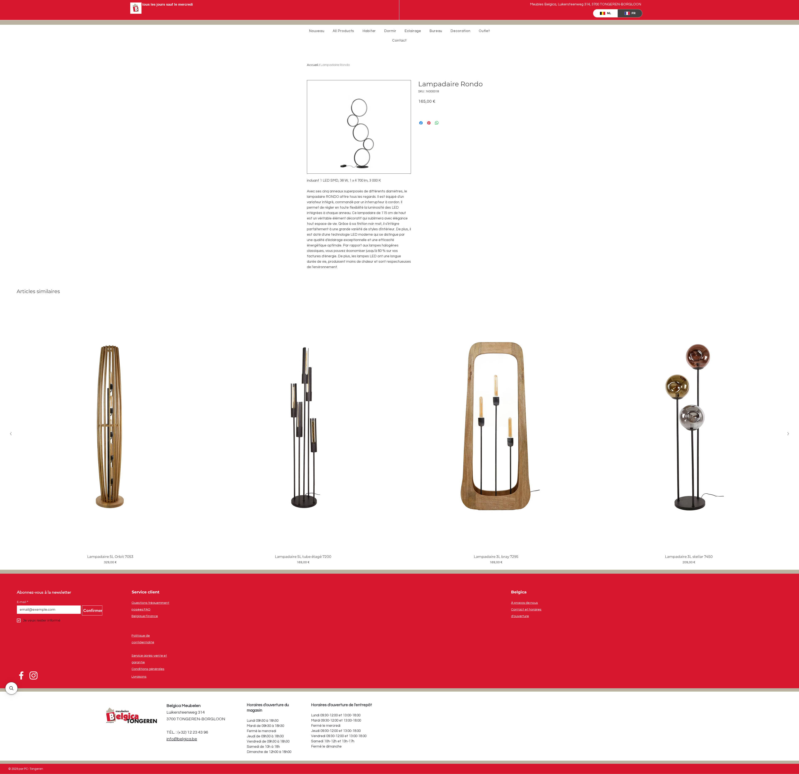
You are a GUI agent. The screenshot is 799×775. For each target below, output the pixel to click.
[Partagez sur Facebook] (420, 122)
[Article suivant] (788, 433)
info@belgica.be (181, 739)
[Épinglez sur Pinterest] (428, 122)
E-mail (22, 602)
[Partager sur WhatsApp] (436, 122)
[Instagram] (33, 675)
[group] (399, 433)
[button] (11, 688)
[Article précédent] (10, 433)
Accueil (312, 65)
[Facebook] (21, 675)
